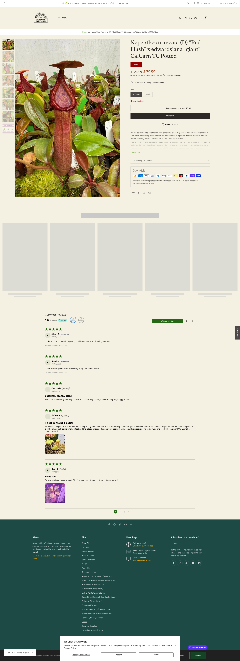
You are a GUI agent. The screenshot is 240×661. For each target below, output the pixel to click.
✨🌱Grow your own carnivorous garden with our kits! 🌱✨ (87, 3)
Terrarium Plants (89, 572)
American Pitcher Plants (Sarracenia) (97, 576)
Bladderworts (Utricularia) (93, 584)
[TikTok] (202, 3)
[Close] (33, 653)
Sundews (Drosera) (90, 605)
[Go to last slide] (4, 3)
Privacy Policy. (70, 648)
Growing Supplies (89, 626)
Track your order (140, 553)
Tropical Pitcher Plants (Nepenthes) (97, 613)
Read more (135, 152)
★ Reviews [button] (237, 332)
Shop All (85, 543)
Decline (156, 655)
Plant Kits (86, 568)
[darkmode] (204, 17)
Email (174, 543)
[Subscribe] (205, 543)
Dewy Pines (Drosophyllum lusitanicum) (99, 597)
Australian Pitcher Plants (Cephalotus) (98, 580)
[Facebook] (194, 3)
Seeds (84, 622)
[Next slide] (188, 3)
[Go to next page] (129, 511)
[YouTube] (205, 3)
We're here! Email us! (142, 560)
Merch (84, 564)
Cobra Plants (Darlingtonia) (93, 593)
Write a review (167, 321)
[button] (178, 108)
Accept (119, 655)
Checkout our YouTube (143, 546)
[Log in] (185, 18)
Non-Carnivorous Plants (92, 630)
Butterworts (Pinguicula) (92, 588)
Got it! (198, 655)
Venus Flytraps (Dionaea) (92, 618)
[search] (180, 17)
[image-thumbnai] (8, 44)
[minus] (133, 108)
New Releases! (88, 551)
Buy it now (170, 116)
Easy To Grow (88, 555)
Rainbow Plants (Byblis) (92, 601)
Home (84, 32)
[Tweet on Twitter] (144, 192)
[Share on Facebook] (138, 192)
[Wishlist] (190, 18)
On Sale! (85, 547)
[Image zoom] (67, 118)
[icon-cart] (195, 17)
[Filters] (186, 321)
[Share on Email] (149, 192)
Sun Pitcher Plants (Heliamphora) (96, 609)
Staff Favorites (88, 559)
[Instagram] (198, 3)
